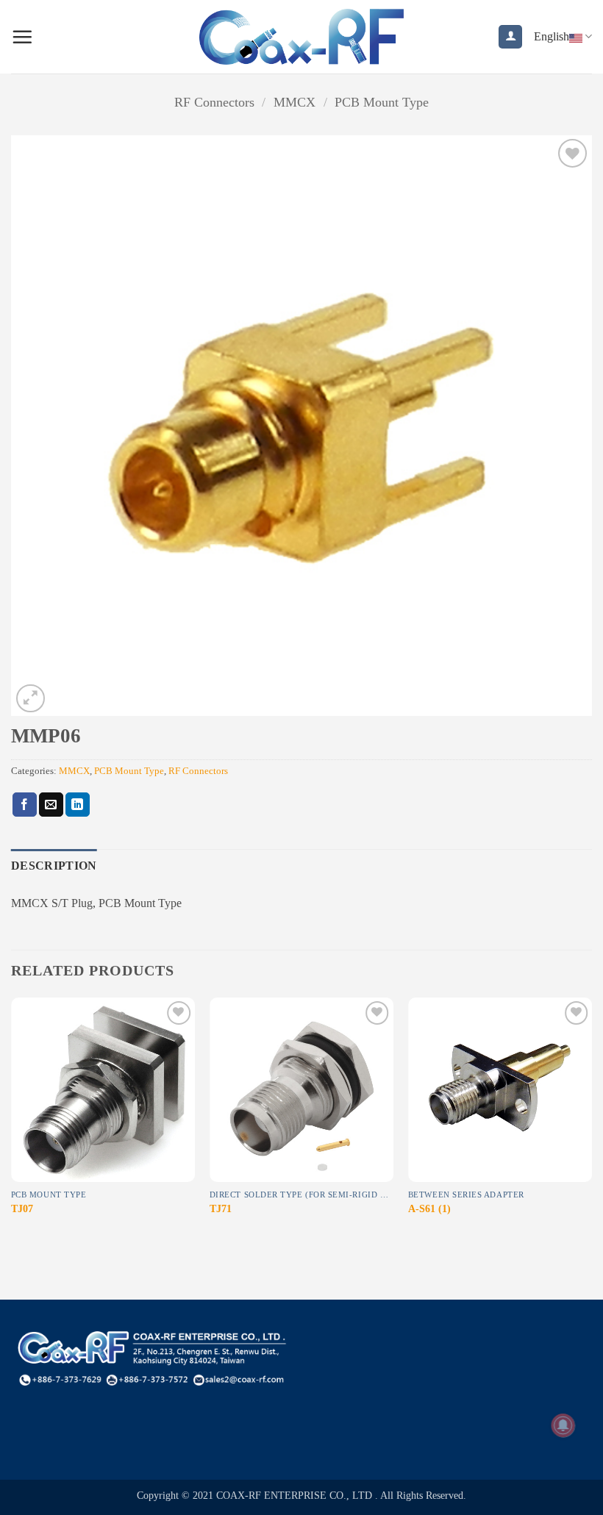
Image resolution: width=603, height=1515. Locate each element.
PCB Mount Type (382, 102)
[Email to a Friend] (51, 804)
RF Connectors (214, 102)
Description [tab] (54, 865)
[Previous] (12, 1121)
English (551, 36)
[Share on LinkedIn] (77, 804)
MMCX (294, 102)
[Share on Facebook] (25, 804)
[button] (22, 36)
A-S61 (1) (429, 1208)
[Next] (591, 1121)
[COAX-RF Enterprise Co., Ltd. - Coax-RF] (301, 36)
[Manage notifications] (563, 1425)
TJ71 (221, 1208)
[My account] (510, 37)
